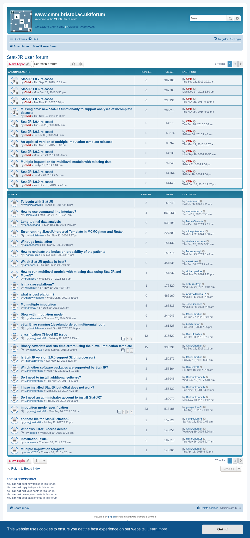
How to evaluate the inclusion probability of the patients (63, 251)
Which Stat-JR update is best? (43, 262)
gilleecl (33, 432)
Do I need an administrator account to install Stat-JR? (61, 397)
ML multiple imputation (38, 304)
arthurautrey (193, 284)
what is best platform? (37, 294)
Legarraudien (32, 254)
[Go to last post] (194, 78)
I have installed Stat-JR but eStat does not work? (57, 387)
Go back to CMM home (49, 26)
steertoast (30, 265)
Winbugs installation (36, 241)
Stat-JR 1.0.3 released (37, 132)
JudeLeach (192, 201)
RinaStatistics (194, 334)
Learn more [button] (157, 529)
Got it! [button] (222, 529)
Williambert (30, 287)
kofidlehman (37, 235)
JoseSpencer (194, 304)
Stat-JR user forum (27, 57)
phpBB (112, 516)
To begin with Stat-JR (37, 201)
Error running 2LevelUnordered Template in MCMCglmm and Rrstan (72, 231)
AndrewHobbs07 (34, 297)
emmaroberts (194, 211)
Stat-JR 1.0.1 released (37, 172)
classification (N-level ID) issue (44, 334)
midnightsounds (195, 231)
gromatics (30, 278)
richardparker (194, 271)
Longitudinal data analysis (41, 221)
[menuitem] (33, 39)
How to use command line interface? (48, 211)
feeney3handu (32, 224)
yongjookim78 (32, 204)
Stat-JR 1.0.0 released (37, 182)
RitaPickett (192, 367)
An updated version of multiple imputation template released (67, 142)
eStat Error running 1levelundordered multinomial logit (62, 324)
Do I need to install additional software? (51, 377)
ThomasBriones (33, 360)
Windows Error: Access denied (44, 429)
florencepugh (193, 251)
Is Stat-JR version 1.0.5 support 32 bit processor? (58, 357)
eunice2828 (31, 452)
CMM (27, 82)
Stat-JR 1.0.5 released (37, 99)
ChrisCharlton (194, 314)
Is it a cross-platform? (37, 284)
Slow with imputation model (42, 314)
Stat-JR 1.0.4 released (37, 122)
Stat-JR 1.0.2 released (37, 152)
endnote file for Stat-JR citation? (45, 419)
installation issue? (35, 439)
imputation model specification (44, 407)
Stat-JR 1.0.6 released (37, 89)
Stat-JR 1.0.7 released (37, 79)
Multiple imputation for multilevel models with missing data (66, 162)
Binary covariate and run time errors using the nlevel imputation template (76, 346)
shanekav (30, 307)
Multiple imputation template (42, 449)
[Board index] (21, 20)
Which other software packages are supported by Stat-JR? (64, 367)
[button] (240, 64)
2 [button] (235, 64)
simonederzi (31, 244)
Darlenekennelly (33, 370)
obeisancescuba (196, 241)
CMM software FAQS (81, 26)
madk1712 (36, 349)
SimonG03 (30, 214)
